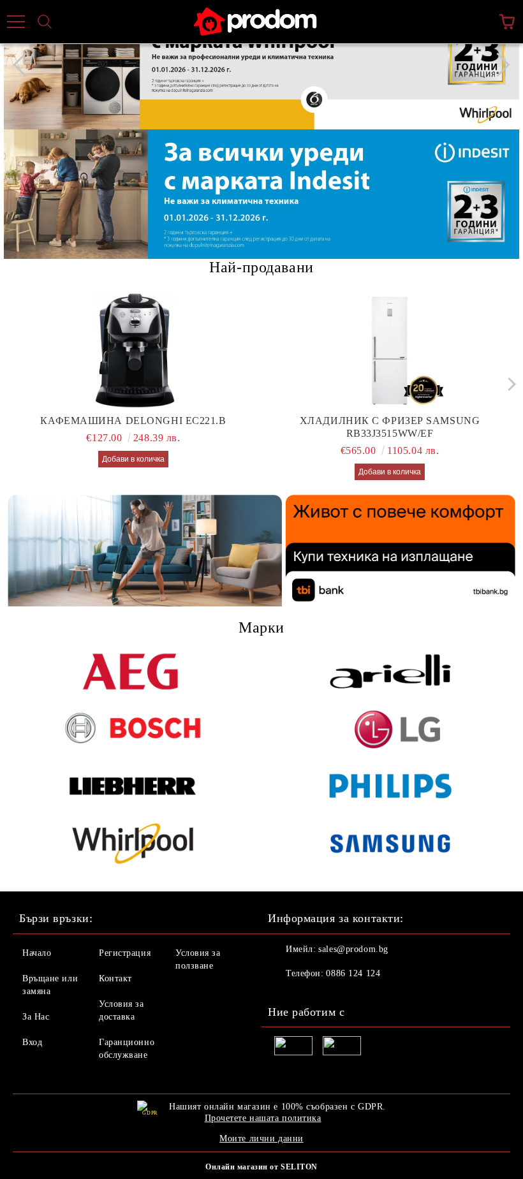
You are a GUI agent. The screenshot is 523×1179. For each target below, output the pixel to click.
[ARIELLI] (390, 671)
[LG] (390, 728)
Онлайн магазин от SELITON (261, 1166)
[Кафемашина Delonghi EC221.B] (133, 350)
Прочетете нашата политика (263, 1118)
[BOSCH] (132, 728)
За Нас (35, 1017)
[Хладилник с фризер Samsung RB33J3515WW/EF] (390, 350)
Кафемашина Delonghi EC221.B (133, 420)
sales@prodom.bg (353, 949)
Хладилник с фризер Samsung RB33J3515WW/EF (390, 427)
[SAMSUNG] (390, 843)
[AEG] (132, 671)
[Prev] (25, 64)
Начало (36, 953)
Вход (32, 1042)
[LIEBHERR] (132, 786)
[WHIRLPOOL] (132, 843)
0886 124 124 (353, 973)
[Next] (497, 64)
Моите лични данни (261, 1138)
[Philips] (390, 786)
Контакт (115, 978)
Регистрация (125, 953)
